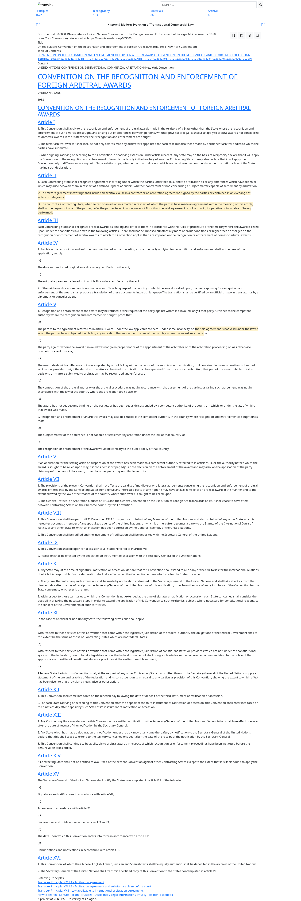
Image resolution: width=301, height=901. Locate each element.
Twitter (153, 895)
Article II (77, 59)
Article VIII (147, 59)
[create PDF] (257, 35)
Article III (88, 59)
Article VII (134, 59)
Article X (171, 59)
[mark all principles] (233, 35)
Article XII (194, 59)
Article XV (232, 59)
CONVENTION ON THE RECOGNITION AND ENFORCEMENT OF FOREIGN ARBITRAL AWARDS (97, 55)
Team (75, 895)
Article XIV (219, 59)
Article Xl (182, 59)
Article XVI (245, 59)
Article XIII (206, 59)
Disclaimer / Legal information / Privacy (120, 895)
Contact (64, 895)
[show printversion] (249, 35)
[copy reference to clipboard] (241, 35)
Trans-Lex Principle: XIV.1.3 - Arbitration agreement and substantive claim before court (94, 886)
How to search (47, 895)
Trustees (86, 895)
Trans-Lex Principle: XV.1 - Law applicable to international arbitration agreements (91, 890)
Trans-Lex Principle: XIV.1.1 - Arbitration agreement (71, 882)
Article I (67, 59)
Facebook (166, 895)
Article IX (160, 59)
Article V (111, 59)
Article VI (122, 59)
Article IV (100, 59)
